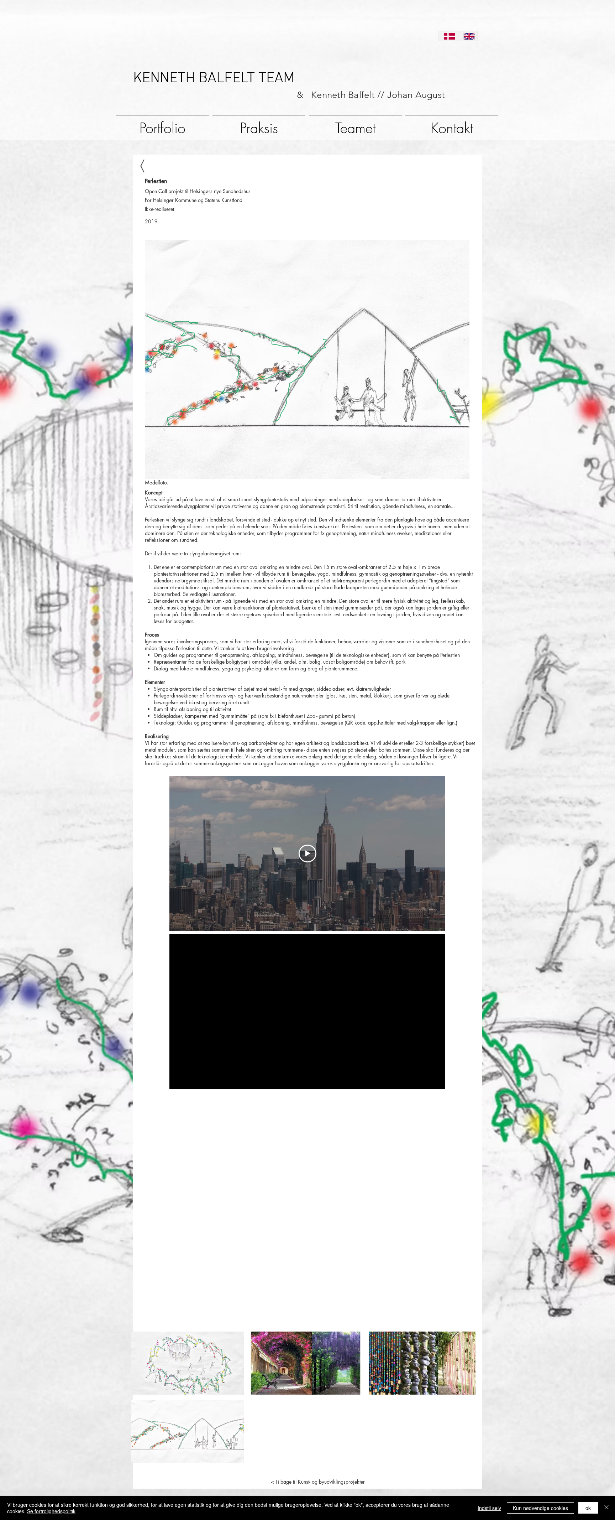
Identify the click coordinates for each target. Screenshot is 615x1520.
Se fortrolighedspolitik (51, 1511)
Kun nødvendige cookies (540, 1507)
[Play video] (307, 853)
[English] (468, 36)
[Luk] (606, 1507)
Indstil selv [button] (489, 1507)
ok (588, 1507)
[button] (187, 1363)
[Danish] (448, 36)
